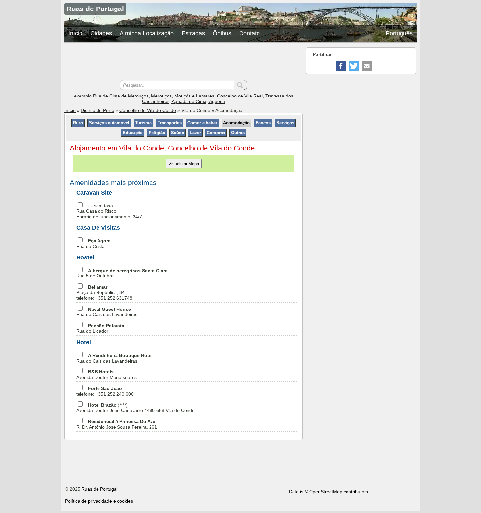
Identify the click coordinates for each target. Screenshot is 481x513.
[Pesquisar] (241, 85)
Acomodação (236, 122)
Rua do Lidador (100, 328)
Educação (133, 132)
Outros (238, 132)
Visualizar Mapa (184, 163)
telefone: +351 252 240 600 (105, 391)
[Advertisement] (183, 62)
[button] (341, 66)
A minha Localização (147, 33)
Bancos (263, 122)
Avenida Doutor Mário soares (106, 374)
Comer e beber (202, 122)
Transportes (170, 122)
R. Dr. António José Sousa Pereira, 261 (116, 424)
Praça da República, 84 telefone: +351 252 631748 (104, 292)
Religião (157, 132)
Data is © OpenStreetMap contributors (328, 491)
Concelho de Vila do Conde (147, 110)
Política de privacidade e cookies (99, 501)
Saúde (177, 132)
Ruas (78, 122)
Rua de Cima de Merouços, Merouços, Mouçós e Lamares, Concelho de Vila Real (178, 95)
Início (75, 33)
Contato (249, 33)
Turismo (143, 122)
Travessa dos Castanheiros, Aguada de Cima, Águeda (217, 98)
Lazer (195, 132)
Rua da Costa (93, 243)
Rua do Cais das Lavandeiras (106, 312)
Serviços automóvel (109, 122)
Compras (216, 132)
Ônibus (222, 33)
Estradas (193, 33)
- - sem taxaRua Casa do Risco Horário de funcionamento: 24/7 (109, 211)
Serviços (285, 122)
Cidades (101, 33)
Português (399, 33)
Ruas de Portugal (99, 489)
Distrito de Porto (97, 110)
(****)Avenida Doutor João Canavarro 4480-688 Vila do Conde (135, 407)
